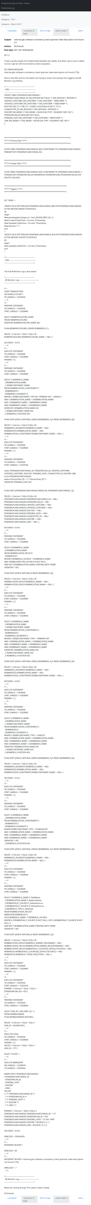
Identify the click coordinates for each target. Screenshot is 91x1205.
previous (13, 30)
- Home (15, 3)
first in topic (45, 30)
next (80, 30)
